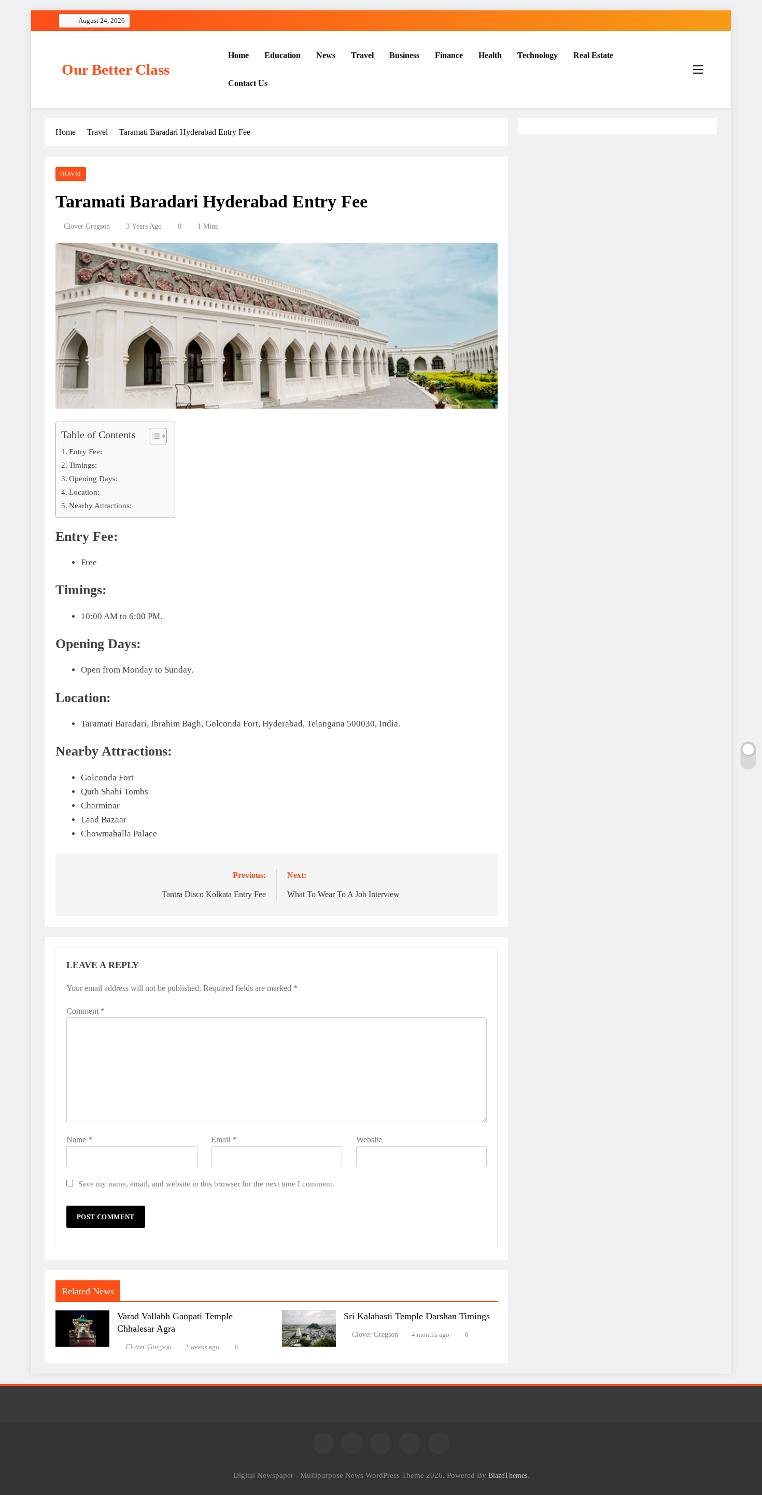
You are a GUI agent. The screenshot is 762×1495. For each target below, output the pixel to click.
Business (404, 55)
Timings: (83, 464)
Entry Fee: (85, 451)
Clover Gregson (87, 226)
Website (369, 1139)
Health (490, 55)
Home (238, 55)
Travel (362, 55)
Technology (537, 55)
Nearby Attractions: (100, 505)
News (325, 55)
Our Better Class (116, 69)
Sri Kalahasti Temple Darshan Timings (417, 1316)
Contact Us (247, 83)
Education (282, 55)
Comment (85, 1011)
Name (79, 1139)
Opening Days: (93, 478)
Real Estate (593, 55)
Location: (84, 491)
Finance (449, 55)
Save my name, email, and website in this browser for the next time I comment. (206, 1183)
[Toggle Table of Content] (152, 436)
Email (223, 1139)
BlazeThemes (507, 1475)
